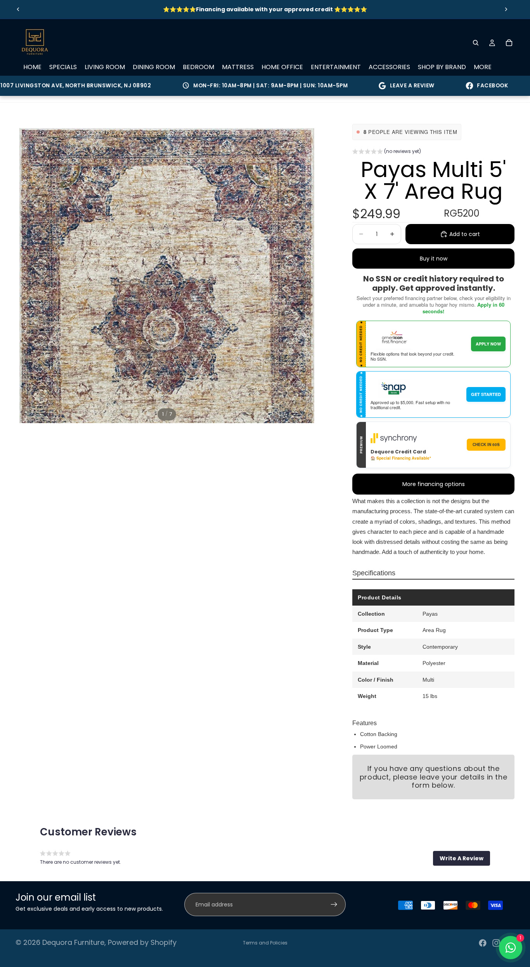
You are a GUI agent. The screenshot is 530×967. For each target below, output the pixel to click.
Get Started (486, 394)
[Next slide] (505, 9)
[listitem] (482, 67)
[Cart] (509, 42)
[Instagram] (496, 943)
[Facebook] (482, 943)
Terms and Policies (265, 942)
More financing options (433, 484)
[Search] (475, 42)
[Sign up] (334, 904)
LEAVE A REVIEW (393, 85)
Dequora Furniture (73, 942)
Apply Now (488, 344)
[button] (386, 152)
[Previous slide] (18, 9)
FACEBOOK (473, 85)
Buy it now (433, 258)
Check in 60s (486, 444)
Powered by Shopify (142, 942)
